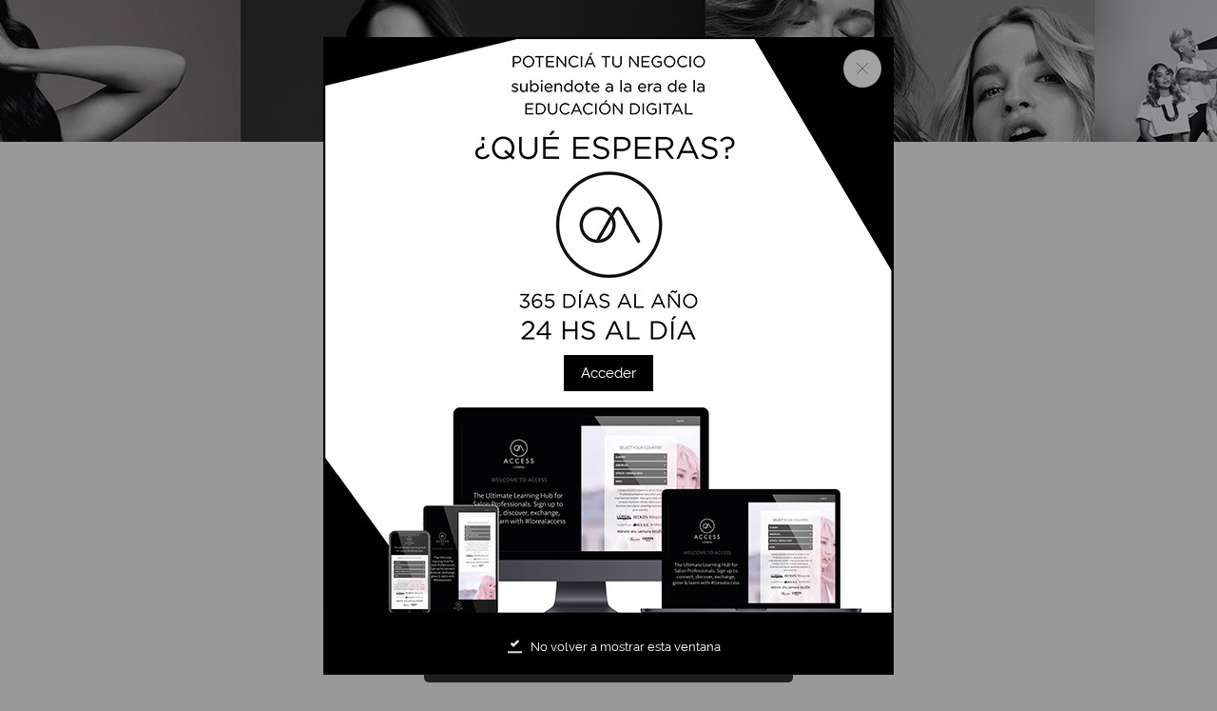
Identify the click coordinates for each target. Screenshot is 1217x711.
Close (862, 68)
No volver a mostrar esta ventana (626, 647)
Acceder (608, 373)
